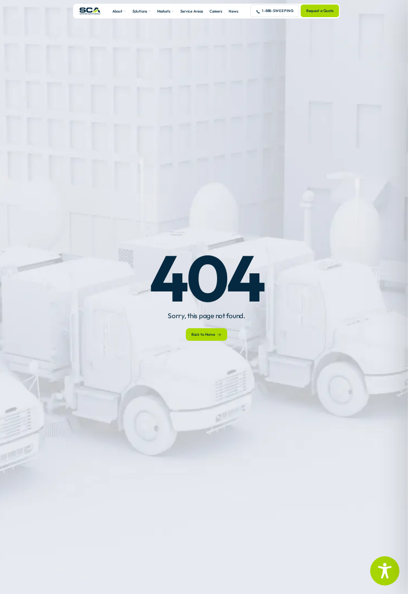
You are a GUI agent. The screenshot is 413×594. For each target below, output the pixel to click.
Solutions (139, 11)
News (233, 11)
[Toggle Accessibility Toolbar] (384, 570)
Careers (216, 11)
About (117, 11)
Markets (163, 11)
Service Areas (191, 11)
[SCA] (90, 11)
